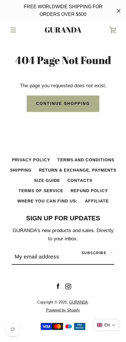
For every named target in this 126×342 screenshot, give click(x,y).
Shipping (21, 170)
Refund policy (89, 190)
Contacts (79, 180)
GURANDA (63, 30)
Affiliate (97, 201)
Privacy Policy (31, 159)
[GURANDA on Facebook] (58, 286)
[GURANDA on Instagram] (68, 286)
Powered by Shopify (63, 310)
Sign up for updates (63, 218)
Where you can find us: (47, 201)
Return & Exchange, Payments (77, 170)
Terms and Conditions (85, 159)
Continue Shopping (63, 103)
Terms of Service (40, 190)
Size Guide (47, 180)
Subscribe (94, 253)
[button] (106, 325)
